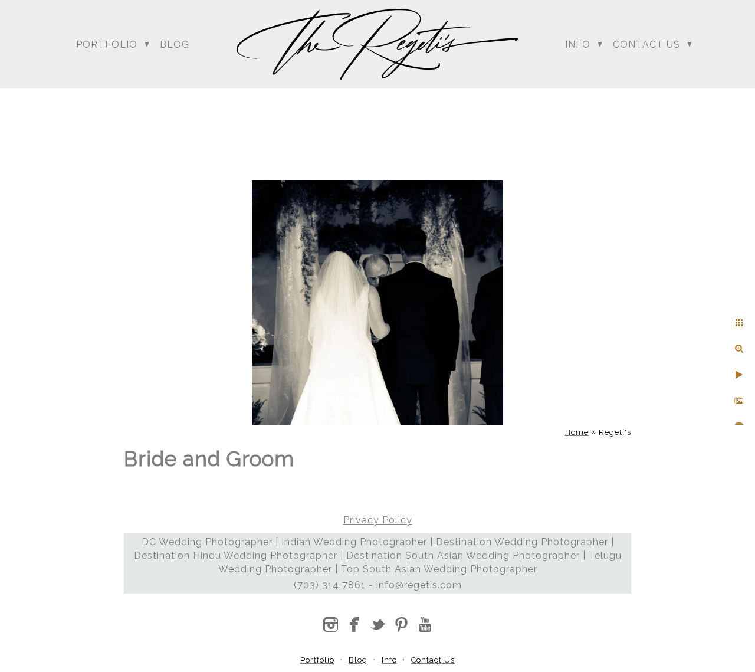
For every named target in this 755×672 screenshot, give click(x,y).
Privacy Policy (377, 520)
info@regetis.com (419, 585)
